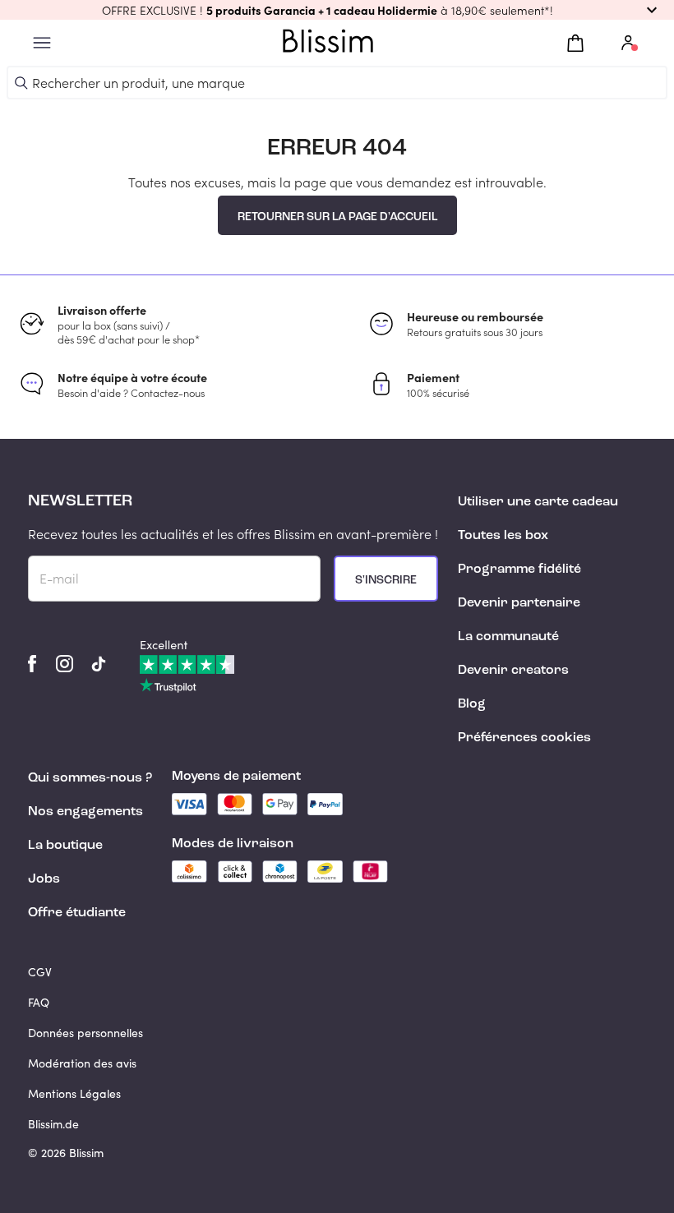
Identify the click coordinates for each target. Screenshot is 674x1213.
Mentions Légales (74, 1093)
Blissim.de (53, 1124)
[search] (21, 83)
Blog (472, 704)
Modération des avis (82, 1063)
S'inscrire (386, 580)
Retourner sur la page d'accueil (337, 217)
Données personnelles (85, 1032)
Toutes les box (503, 535)
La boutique (65, 845)
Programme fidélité (519, 569)
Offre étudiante (77, 913)
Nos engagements (85, 812)
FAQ (38, 1002)
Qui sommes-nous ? (90, 778)
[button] (337, 10)
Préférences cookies (524, 738)
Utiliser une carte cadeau (538, 502)
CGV (40, 972)
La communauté (508, 636)
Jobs (44, 879)
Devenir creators (513, 670)
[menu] (42, 43)
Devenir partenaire (519, 603)
